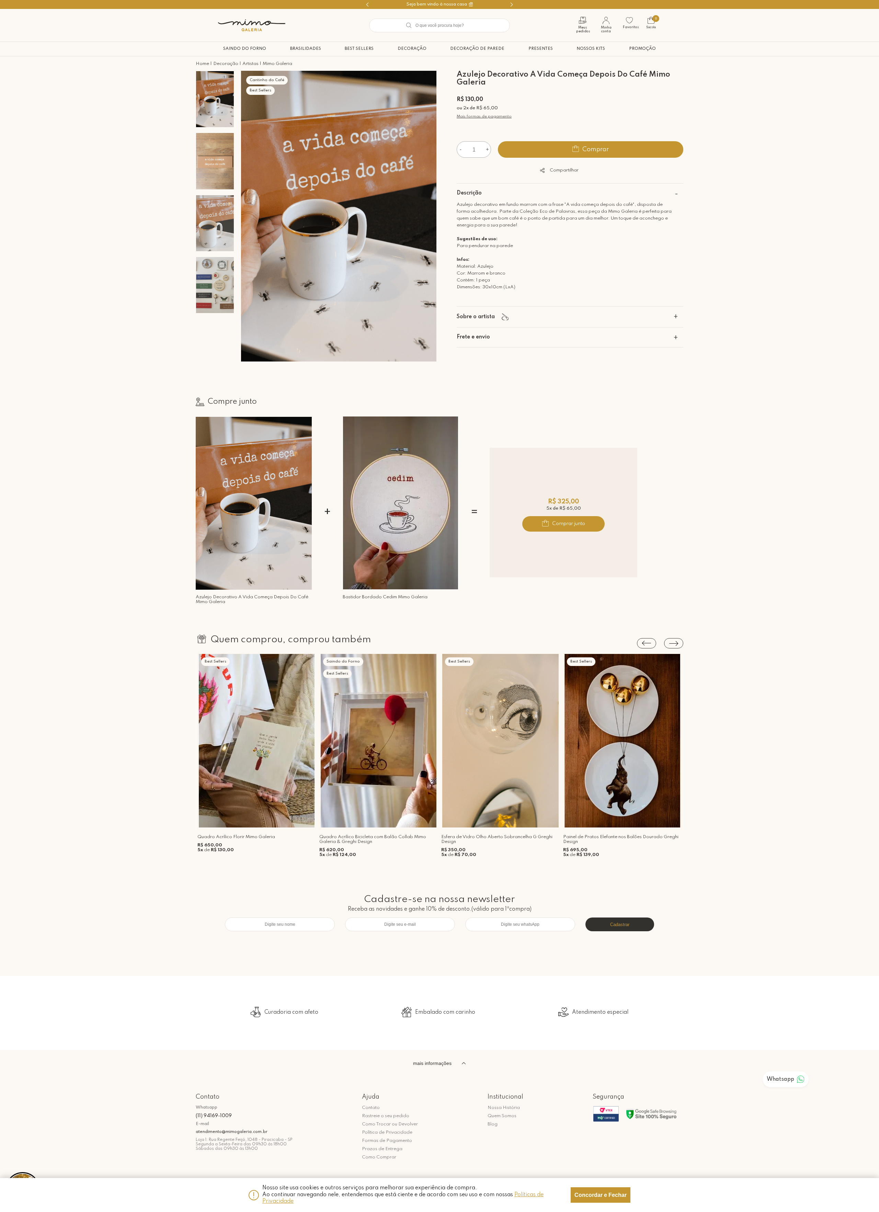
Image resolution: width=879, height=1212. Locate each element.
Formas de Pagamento (387, 1140)
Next (673, 643)
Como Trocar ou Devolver (390, 1124)
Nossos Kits (591, 49)
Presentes (540, 49)
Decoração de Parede (477, 49)
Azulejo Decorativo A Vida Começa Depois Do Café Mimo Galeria (252, 599)
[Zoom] (215, 99)
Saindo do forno (244, 49)
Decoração (412, 49)
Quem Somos (502, 1116)
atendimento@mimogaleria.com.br (231, 1132)
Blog (493, 1124)
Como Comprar (379, 1157)
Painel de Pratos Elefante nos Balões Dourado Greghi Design (620, 839)
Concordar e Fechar (600, 1195)
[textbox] (439, 25)
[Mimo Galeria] (251, 25)
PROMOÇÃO (642, 49)
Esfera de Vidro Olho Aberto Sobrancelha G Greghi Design (496, 839)
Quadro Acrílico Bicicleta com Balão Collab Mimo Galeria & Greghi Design (372, 839)
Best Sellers (359, 49)
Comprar (595, 149)
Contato (371, 1107)
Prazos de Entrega (382, 1149)
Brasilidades (305, 49)
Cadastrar (619, 924)
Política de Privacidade (387, 1132)
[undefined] (339, 217)
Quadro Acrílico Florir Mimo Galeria (236, 837)
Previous (646, 643)
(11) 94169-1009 (214, 1115)
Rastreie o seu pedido (385, 1116)
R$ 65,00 (487, 108)
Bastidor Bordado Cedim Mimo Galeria (385, 597)
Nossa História (504, 1107)
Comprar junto (568, 523)
